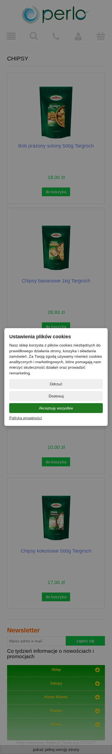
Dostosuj (56, 396)
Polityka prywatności (25, 418)
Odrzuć (56, 384)
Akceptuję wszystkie (56, 408)
